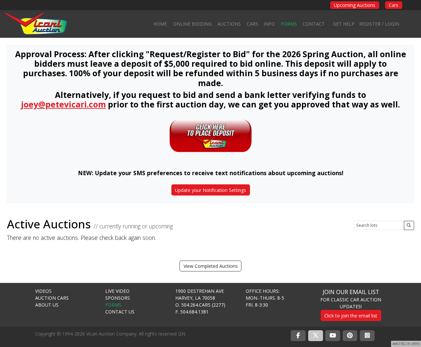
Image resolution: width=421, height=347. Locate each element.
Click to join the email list (350, 315)
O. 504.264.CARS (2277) (200, 305)
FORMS (289, 24)
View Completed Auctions (211, 266)
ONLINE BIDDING (192, 24)
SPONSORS (117, 298)
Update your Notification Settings (210, 190)
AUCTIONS (229, 24)
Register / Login (379, 24)
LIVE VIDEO (117, 291)
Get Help (344, 24)
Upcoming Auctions (354, 5)
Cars (393, 5)
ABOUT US (47, 305)
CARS (252, 24)
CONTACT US (120, 312)
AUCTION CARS (52, 298)
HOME (160, 24)
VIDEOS (43, 291)
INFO (269, 24)
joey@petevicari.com (63, 104)
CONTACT (314, 24)
